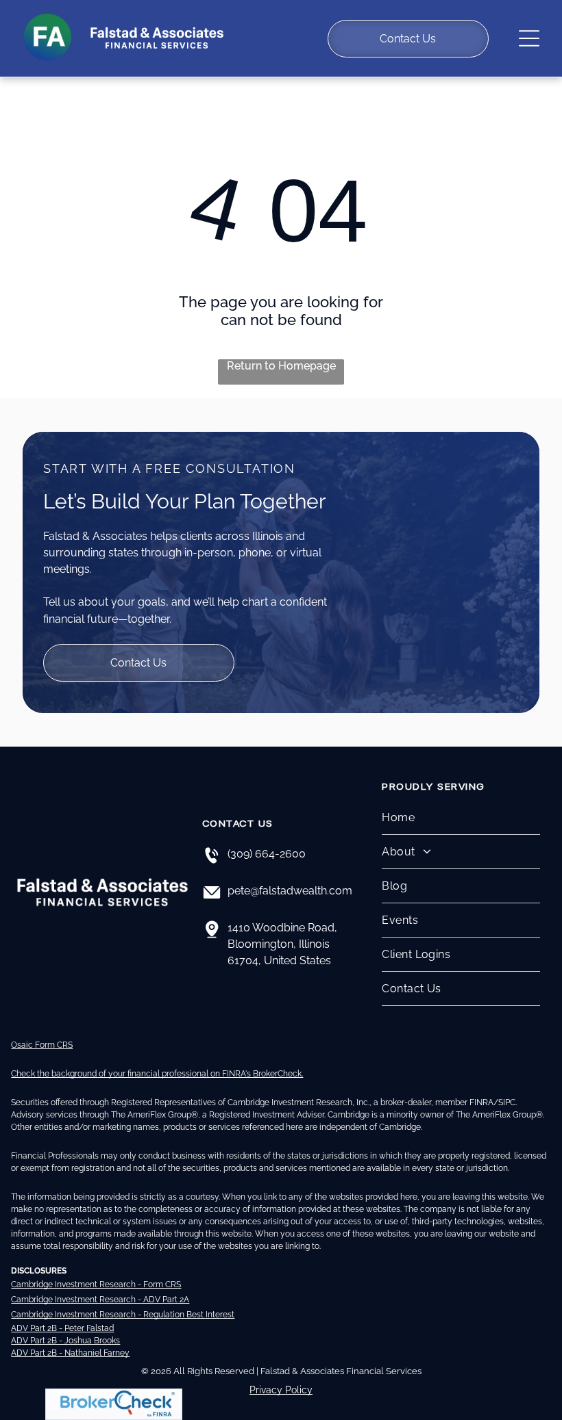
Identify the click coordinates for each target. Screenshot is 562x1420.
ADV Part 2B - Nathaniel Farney (70, 1353)
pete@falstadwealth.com (290, 890)
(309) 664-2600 (267, 853)
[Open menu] (529, 38)
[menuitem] (460, 818)
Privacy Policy (281, 1389)
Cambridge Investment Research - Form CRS (96, 1284)
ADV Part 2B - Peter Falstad (62, 1328)
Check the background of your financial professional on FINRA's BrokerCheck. (157, 1074)
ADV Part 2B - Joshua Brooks (65, 1340)
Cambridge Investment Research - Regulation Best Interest (122, 1314)
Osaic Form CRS (42, 1045)
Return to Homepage (281, 365)
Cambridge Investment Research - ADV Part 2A (100, 1299)
